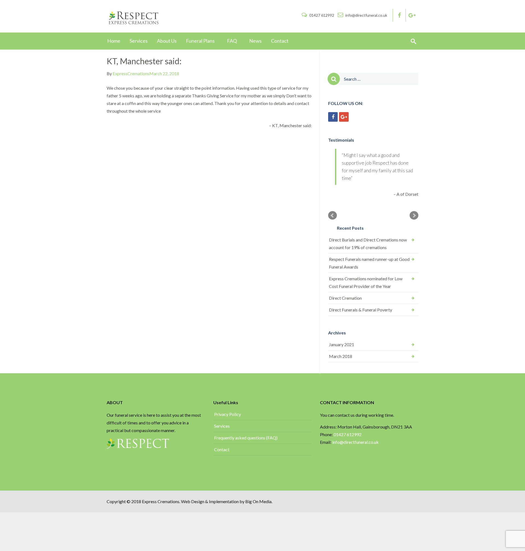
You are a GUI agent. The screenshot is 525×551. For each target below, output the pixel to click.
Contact (221, 449)
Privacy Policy (227, 414)
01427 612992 (321, 15)
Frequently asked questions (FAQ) (246, 437)
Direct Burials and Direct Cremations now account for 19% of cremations (368, 243)
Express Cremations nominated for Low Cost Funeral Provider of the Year (365, 282)
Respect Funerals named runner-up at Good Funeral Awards (369, 262)
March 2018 (340, 356)
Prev (332, 215)
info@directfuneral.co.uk (366, 15)
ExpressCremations (131, 73)
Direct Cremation (345, 298)
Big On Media (258, 501)
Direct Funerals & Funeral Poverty (360, 309)
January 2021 (341, 344)
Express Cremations (160, 501)
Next (414, 215)
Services (222, 425)
